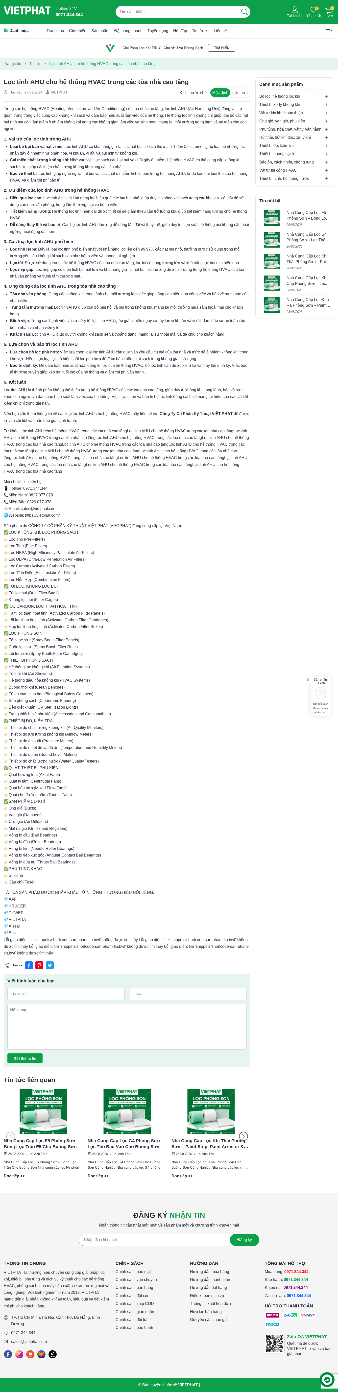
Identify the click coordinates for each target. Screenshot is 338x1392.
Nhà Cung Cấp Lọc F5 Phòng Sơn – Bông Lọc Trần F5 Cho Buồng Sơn (41, 1143)
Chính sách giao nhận (135, 1312)
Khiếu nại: (286, 1287)
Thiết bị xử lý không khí (279, 105)
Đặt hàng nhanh (128, 31)
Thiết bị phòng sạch (276, 154)
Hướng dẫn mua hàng (209, 1272)
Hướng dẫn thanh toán (210, 1279)
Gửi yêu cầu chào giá (209, 1320)
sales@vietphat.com (29, 1342)
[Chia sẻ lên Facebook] (29, 965)
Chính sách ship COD (135, 1303)
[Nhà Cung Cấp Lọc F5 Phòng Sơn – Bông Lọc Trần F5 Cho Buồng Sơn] (43, 1111)
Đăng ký (244, 1240)
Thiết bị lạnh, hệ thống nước (284, 178)
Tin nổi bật (270, 200)
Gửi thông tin (25, 1058)
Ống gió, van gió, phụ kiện (282, 121)
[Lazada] (41, 1354)
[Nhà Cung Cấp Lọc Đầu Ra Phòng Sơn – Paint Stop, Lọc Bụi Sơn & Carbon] (271, 305)
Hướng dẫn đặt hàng (208, 1287)
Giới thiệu (77, 31)
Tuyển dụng (157, 31)
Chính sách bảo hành (134, 1327)
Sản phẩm (100, 31)
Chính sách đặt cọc (132, 1296)
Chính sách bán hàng (134, 1287)
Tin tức (198, 31)
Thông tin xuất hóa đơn (210, 1303)
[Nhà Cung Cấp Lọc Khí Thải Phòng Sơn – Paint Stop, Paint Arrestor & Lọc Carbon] (210, 1111)
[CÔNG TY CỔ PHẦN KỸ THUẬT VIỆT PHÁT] (27, 12)
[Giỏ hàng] (329, 12)
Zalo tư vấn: (288, 1296)
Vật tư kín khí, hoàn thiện (281, 113)
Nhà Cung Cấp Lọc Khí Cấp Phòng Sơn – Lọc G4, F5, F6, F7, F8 (307, 283)
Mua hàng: (287, 1272)
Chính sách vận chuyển (136, 1279)
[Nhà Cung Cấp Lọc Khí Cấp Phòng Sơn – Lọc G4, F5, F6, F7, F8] (271, 283)
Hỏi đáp (180, 31)
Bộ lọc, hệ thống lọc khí (279, 96)
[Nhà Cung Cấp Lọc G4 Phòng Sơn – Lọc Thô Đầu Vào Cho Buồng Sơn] (127, 1111)
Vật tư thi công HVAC (278, 170)
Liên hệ (220, 31)
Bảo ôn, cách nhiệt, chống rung (286, 162)
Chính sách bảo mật (133, 1272)
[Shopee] (30, 1354)
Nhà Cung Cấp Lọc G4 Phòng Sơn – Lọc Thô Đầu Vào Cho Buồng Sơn (126, 1143)
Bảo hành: (286, 1279)
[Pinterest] (39, 965)
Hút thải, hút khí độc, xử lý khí (285, 137)
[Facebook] (8, 1354)
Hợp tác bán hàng (206, 1312)
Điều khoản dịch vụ (207, 1296)
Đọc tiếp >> (14, 1176)
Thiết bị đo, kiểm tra (276, 146)
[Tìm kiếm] (244, 11)
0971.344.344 (23, 1333)
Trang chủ (55, 31)
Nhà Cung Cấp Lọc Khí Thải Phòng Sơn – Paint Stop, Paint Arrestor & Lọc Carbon (208, 1144)
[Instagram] (19, 1354)
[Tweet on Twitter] (50, 965)
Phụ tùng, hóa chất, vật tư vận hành (290, 129)
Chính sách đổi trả (131, 1320)
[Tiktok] (52, 1354)
